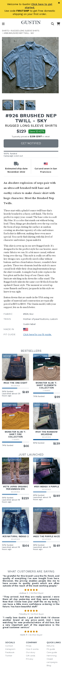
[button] (30, 65)
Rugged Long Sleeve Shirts (25, 31)
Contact (9, 646)
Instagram (10, 649)
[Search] (52, 24)
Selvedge (15, 386)
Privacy (29, 659)
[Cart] (58, 24)
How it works (32, 649)
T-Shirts (46, 390)
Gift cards (30, 655)
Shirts (5, 31)
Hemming (52, 655)
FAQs (28, 646)
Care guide (52, 652)
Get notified (31, 143)
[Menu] (3, 24)
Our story (30, 652)
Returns (50, 646)
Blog (49, 665)
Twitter (8, 655)
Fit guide (51, 649)
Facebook (9, 652)
